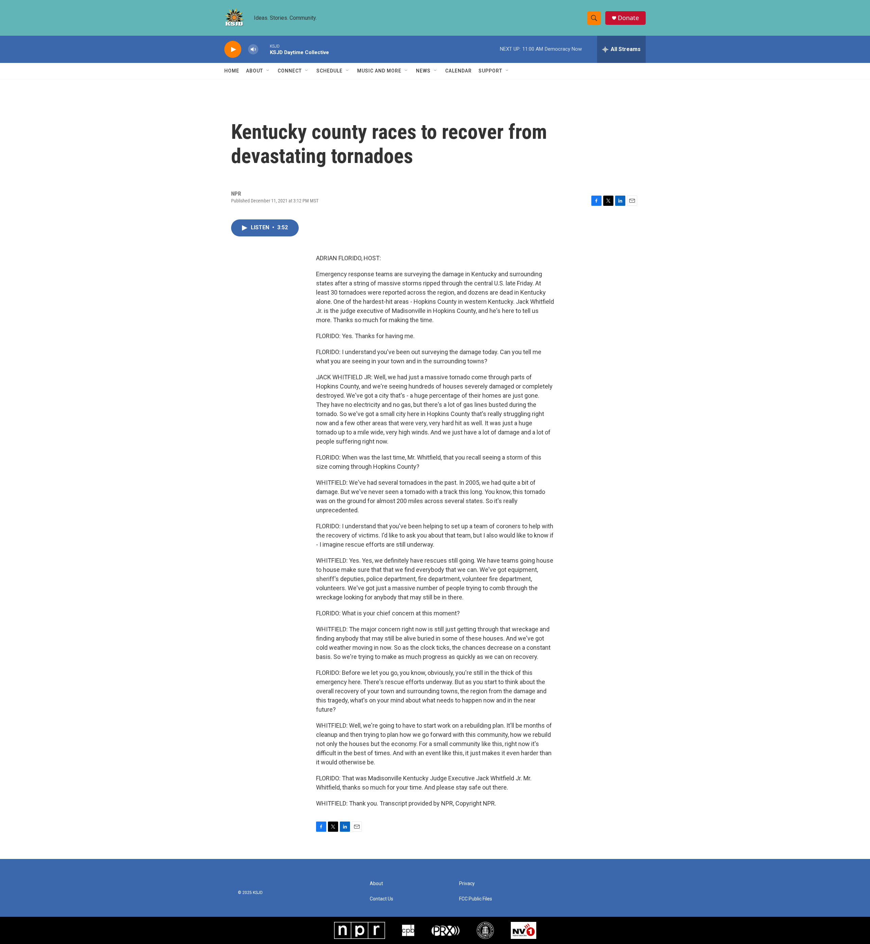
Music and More (379, 70)
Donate (628, 17)
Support (490, 70)
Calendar (458, 70)
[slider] (264, 49)
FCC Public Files (475, 898)
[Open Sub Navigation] (268, 70)
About (254, 70)
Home (231, 70)
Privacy (467, 883)
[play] (232, 49)
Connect (290, 70)
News (423, 70)
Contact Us (381, 898)
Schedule (329, 70)
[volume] (253, 49)
